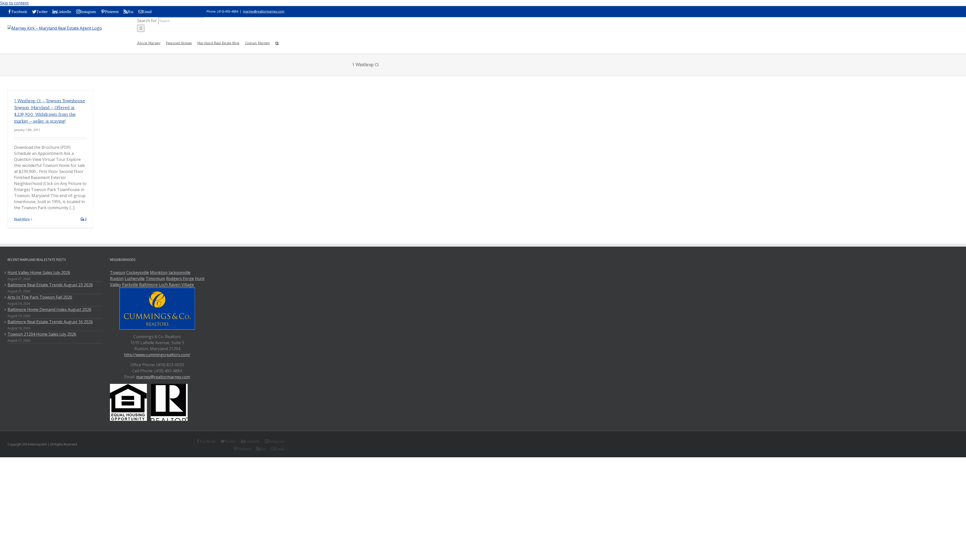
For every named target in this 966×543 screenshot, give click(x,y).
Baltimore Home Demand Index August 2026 (49, 309)
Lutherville (135, 278)
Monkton (159, 272)
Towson (117, 272)
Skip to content (14, 3)
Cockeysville (137, 272)
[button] (277, 43)
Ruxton (117, 278)
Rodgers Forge (180, 278)
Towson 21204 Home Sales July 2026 (42, 334)
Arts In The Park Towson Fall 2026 (40, 297)
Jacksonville (179, 272)
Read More (22, 219)
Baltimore (148, 284)
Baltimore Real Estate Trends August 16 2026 (50, 322)
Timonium (155, 278)
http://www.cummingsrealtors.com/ (157, 354)
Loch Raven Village (176, 284)
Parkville (130, 284)
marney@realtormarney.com (263, 11)
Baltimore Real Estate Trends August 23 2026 (50, 285)
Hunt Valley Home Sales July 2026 (39, 272)
